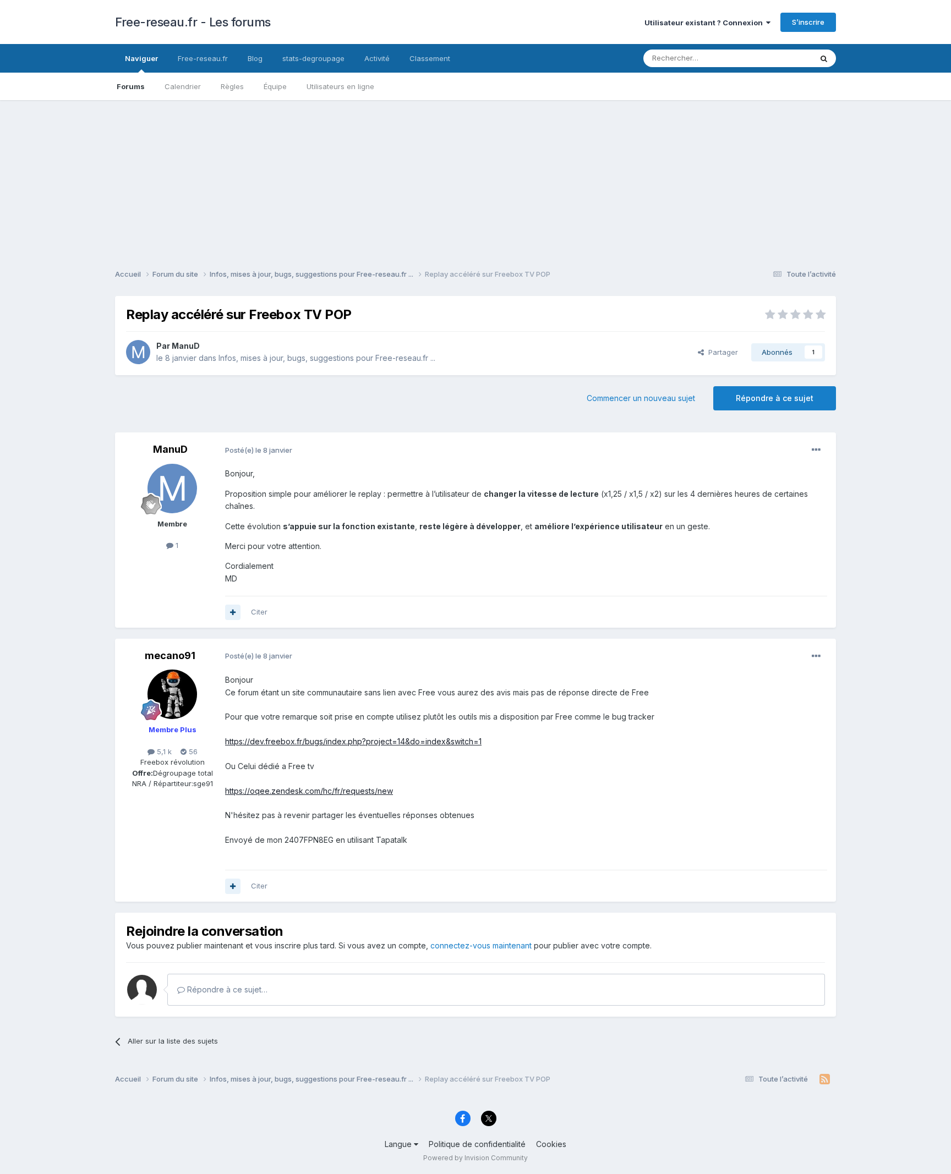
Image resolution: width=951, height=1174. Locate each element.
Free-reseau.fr (203, 58)
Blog (255, 58)
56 (192, 751)
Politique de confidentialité (477, 1144)
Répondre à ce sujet (774, 398)
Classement (429, 58)
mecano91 (170, 655)
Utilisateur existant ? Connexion (705, 22)
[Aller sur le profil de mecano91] (172, 694)
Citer (259, 611)
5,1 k (163, 751)
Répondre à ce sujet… (226, 989)
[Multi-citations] (233, 612)
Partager (721, 352)
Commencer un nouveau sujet (641, 398)
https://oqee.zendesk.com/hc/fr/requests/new (309, 791)
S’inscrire (808, 22)
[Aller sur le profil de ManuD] (138, 352)
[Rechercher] (824, 58)
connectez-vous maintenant (481, 945)
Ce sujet (783, 58)
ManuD (186, 345)
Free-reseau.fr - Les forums (193, 22)
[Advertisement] (475, 177)
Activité (377, 58)
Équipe (275, 86)
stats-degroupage (313, 58)
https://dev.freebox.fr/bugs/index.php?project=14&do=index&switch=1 (353, 741)
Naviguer (141, 58)
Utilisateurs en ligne (340, 86)
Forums (131, 86)
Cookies (551, 1144)
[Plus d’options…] (816, 450)
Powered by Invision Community (475, 1158)
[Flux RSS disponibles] (824, 1079)
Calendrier (183, 86)
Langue (399, 1144)
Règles (232, 86)
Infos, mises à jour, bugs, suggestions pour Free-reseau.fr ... (326, 358)
